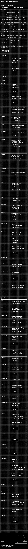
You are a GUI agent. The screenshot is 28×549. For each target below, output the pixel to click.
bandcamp (4, 539)
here (7, 47)
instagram (3, 537)
